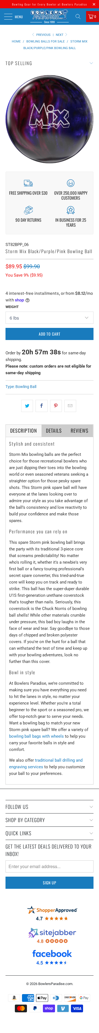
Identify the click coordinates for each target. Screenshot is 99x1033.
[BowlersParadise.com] (49, 16)
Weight (12, 307)
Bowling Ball (25, 386)
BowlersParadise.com (55, 984)
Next (60, 35)
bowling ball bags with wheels (36, 736)
